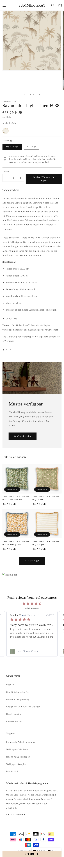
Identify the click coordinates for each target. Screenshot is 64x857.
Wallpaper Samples (16, 764)
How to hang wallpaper (18, 756)
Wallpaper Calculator (17, 749)
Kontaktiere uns (14, 721)
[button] (4, 5)
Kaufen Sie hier (22, 436)
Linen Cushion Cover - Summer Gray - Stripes (45, 543)
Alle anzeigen (32, 560)
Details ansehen (15, 814)
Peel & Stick (12, 771)
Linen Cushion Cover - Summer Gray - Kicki (45, 498)
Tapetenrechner (10, 189)
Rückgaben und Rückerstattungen (23, 706)
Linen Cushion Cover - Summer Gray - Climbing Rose (15, 543)
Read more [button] (47, 636)
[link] (32, 651)
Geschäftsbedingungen (17, 692)
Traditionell (12, 146)
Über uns (11, 684)
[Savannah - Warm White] (5, 131)
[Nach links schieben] (24, 94)
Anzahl (5, 171)
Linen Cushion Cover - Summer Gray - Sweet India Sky (15, 498)
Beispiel (31, 146)
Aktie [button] (8, 349)
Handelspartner (14, 714)
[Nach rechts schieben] (39, 94)
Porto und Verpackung (17, 699)
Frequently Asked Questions (20, 742)
